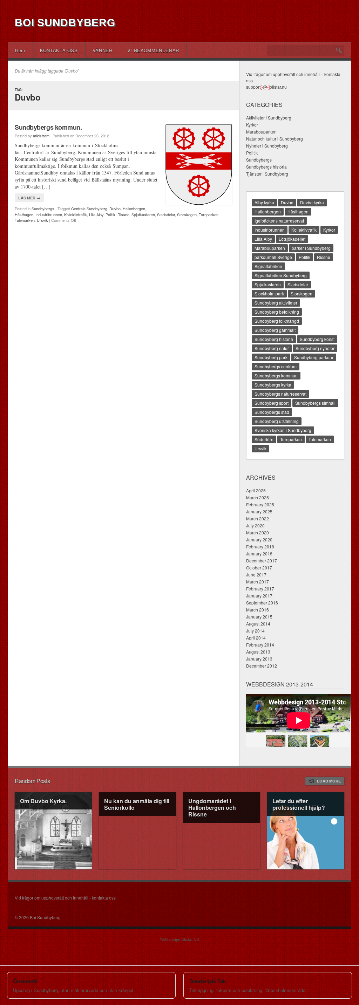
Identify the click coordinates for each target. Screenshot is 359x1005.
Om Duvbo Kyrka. (43, 801)
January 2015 (259, 617)
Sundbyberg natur (272, 348)
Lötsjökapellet (292, 239)
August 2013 (258, 652)
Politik (110, 214)
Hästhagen (24, 214)
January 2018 (259, 553)
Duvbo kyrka (312, 202)
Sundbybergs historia (266, 167)
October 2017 (259, 567)
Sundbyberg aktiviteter (276, 303)
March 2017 (257, 581)
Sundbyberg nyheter (315, 348)
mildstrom (41, 135)
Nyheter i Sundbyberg (267, 146)
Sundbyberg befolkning (277, 312)
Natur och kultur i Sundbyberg (274, 139)
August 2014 (258, 624)
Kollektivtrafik (75, 214)
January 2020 (259, 539)
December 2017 (261, 560)
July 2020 (255, 525)
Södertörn (264, 439)
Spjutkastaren (143, 214)
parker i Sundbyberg (311, 248)
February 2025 (260, 504)
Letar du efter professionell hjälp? (298, 804)
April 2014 (256, 638)
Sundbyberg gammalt (275, 330)
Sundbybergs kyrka (273, 385)
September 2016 (262, 603)
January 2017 (259, 596)
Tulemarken (25, 220)
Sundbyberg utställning (277, 421)
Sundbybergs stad (272, 412)
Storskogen (187, 214)
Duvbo (115, 208)
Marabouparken (261, 132)
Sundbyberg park (271, 357)
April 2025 (256, 490)
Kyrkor (252, 125)
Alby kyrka (264, 202)
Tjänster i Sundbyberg (267, 174)
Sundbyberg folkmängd (277, 321)
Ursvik (42, 220)
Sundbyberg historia (274, 339)
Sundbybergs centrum (276, 366)
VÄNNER (103, 50)
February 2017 (260, 589)
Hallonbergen (134, 208)
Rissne (123, 214)
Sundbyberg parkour (313, 357)
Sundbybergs (43, 208)
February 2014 (260, 645)
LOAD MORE (329, 781)
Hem (20, 50)
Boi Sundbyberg (65, 22)
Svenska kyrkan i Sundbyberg (283, 430)
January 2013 (259, 659)
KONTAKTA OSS (59, 50)
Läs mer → (29, 197)
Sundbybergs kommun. (48, 127)
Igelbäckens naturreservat (279, 221)
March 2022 (257, 518)
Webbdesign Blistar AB (179, 939)
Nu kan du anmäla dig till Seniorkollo (136, 804)
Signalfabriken (268, 266)
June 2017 (256, 574)
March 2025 (257, 497)
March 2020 (257, 532)
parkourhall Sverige (273, 257)
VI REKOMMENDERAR (153, 50)
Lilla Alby (96, 214)
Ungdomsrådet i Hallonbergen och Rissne (212, 808)
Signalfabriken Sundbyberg (281, 275)
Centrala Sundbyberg (89, 208)
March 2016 (257, 610)
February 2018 (260, 546)
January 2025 (259, 511)
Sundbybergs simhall (315, 403)
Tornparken (208, 214)
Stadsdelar (166, 214)
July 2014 (255, 631)
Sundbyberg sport (272, 403)
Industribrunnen (48, 214)
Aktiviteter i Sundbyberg (268, 118)
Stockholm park (269, 293)
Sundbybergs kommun (276, 375)
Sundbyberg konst (317, 339)
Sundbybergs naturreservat (280, 394)
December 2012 (261, 666)
